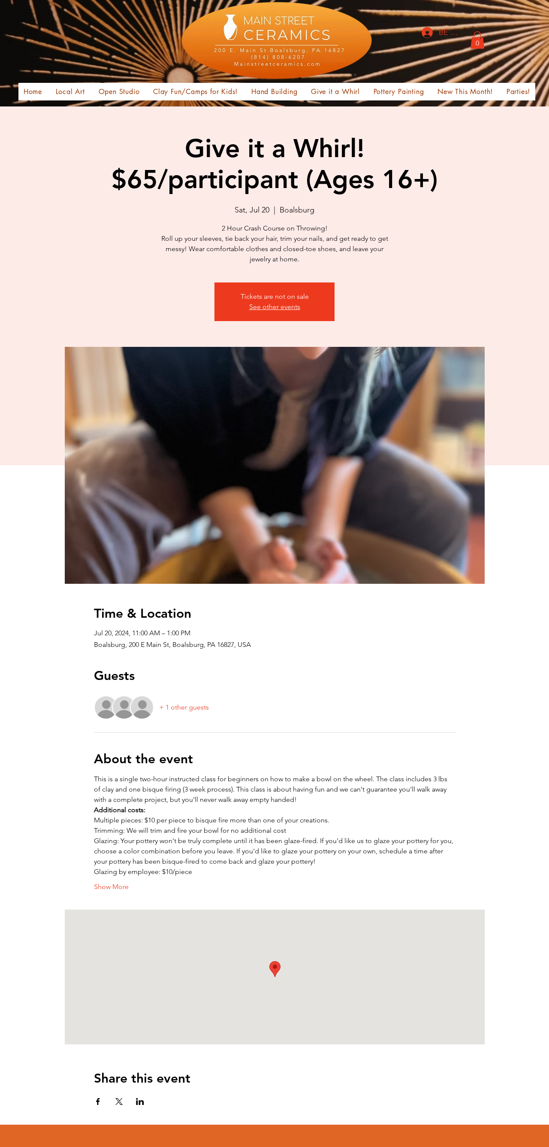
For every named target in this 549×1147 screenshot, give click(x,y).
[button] (477, 40)
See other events (274, 307)
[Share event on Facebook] (98, 1101)
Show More (111, 887)
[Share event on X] (119, 1101)
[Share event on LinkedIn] (140, 1101)
